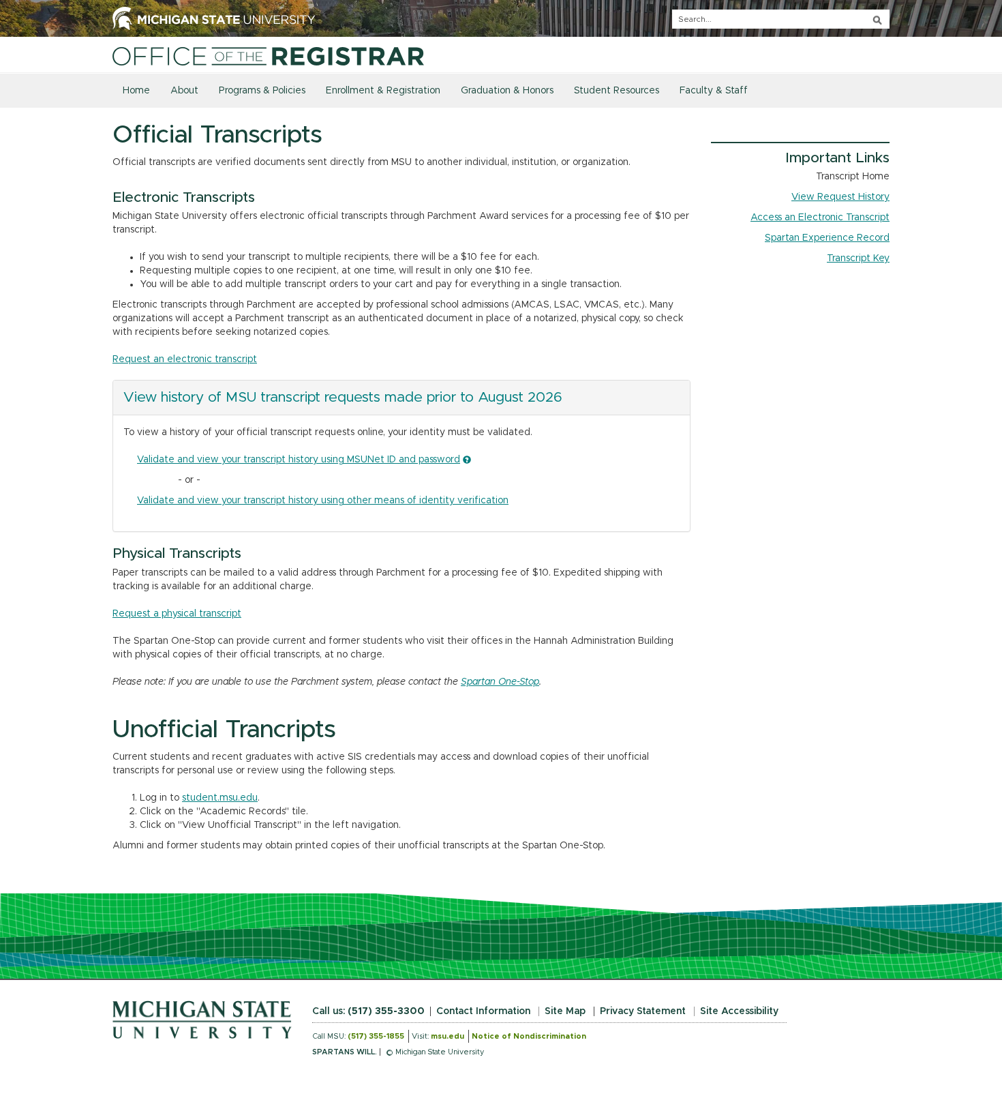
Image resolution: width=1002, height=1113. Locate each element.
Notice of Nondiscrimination (529, 1036)
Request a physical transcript (176, 614)
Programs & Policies (262, 90)
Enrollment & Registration (383, 90)
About (184, 90)
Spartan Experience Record (827, 238)
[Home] (268, 56)
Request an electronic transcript (184, 359)
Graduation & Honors (507, 90)
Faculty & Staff (714, 90)
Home (136, 90)
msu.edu (447, 1036)
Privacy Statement (643, 1011)
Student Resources (616, 90)
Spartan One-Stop (500, 682)
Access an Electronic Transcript (820, 217)
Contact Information (483, 1011)
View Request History (840, 197)
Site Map (565, 1011)
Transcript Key (858, 258)
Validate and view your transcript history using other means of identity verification (322, 500)
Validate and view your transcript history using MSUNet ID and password (298, 459)
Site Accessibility (739, 1011)
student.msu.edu (220, 798)
